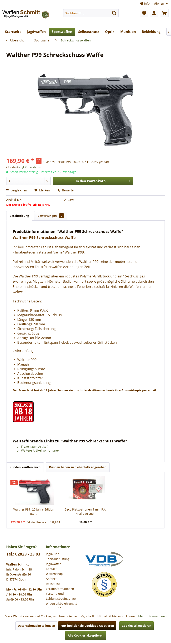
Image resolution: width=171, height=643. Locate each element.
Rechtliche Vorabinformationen (60, 586)
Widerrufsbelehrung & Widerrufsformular (61, 606)
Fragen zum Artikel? (34, 446)
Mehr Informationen (152, 616)
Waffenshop (54, 574)
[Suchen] (114, 13)
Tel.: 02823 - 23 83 (23, 554)
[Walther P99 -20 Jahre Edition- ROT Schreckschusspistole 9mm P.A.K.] (34, 490)
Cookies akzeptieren (136, 626)
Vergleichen (18, 190)
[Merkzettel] (144, 13)
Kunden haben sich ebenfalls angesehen (77, 467)
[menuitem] (91, 13)
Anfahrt (51, 579)
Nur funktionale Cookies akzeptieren (87, 626)
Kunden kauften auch (25, 467)
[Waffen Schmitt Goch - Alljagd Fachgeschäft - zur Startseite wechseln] (25, 17)
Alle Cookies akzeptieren (85, 635)
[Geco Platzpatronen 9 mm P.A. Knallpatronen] (85, 490)
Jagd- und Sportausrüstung (57, 556)
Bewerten (68, 190)
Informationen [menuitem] (154, 3)
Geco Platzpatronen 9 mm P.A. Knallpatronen (85, 511)
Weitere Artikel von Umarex (39, 450)
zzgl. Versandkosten (30, 167)
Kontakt (51, 569)
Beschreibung (19, 216)
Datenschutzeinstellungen (36, 626)
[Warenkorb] (164, 13)
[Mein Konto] (154, 13)
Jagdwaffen (54, 564)
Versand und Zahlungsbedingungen (62, 596)
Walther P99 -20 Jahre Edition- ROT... (34, 511)
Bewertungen (50, 216)
